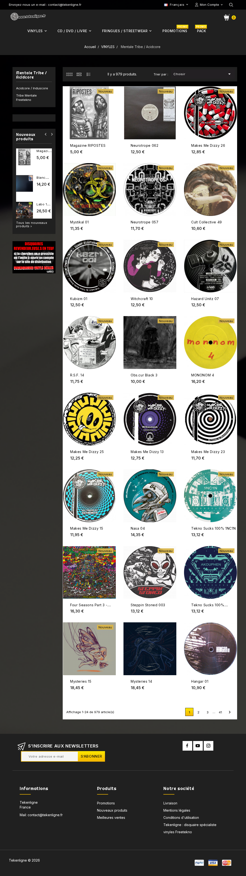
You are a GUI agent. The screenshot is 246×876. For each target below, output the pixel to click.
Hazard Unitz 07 (205, 299)
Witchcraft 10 (142, 299)
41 (220, 712)
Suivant (229, 712)
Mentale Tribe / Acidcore (31, 75)
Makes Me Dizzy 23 (208, 452)
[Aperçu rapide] (111, 96)
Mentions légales (176, 810)
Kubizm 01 (78, 299)
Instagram (208, 746)
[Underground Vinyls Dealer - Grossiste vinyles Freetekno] (33, 257)
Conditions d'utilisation (181, 817)
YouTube (198, 746)
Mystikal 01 (79, 222)
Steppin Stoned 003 (148, 605)
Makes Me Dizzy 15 (86, 528)
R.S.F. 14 (77, 375)
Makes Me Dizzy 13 (147, 452)
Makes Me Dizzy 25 (87, 452)
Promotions (106, 803)
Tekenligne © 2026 (24, 860)
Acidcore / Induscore (32, 88)
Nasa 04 (138, 528)
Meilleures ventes (111, 817)
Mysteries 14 (141, 681)
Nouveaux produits (112, 810)
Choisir (203, 74)
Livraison (170, 803)
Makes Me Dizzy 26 (208, 145)
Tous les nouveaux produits (31, 224)
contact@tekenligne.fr (45, 815)
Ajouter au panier (111, 87)
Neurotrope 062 (144, 145)
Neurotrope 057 (144, 222)
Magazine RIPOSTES (87, 145)
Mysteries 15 (80, 681)
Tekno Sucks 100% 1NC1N (213, 528)
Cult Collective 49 (206, 222)
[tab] (69, 74)
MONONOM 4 (202, 375)
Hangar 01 (199, 681)
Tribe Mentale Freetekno (26, 97)
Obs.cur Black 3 (144, 375)
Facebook (187, 746)
